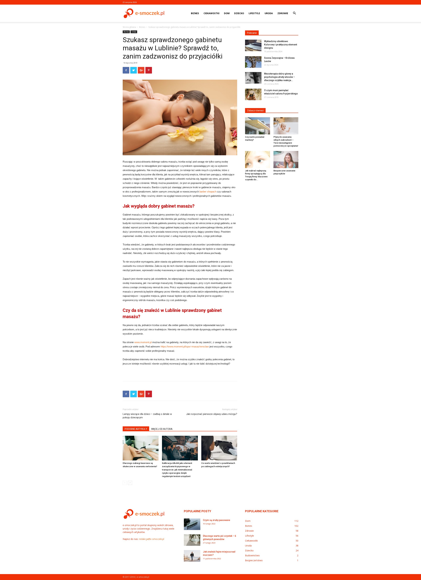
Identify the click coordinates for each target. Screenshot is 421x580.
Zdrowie (282, 13)
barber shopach (207, 191)
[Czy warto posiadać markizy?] (257, 125)
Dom (227, 13)
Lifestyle (254, 13)
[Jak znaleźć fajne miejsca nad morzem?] (192, 556)
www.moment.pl (143, 342)
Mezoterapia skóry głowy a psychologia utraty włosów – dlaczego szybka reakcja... (279, 77)
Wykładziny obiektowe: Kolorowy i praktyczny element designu (280, 44)
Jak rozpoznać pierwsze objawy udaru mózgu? (211, 414)
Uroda (269, 13)
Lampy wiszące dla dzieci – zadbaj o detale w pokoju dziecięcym (147, 416)
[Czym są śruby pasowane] (192, 524)
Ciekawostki (211, 13)
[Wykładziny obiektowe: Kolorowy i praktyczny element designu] (253, 45)
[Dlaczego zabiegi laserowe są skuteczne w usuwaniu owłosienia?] (141, 448)
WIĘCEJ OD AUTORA (162, 429)
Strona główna (129, 27)
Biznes (195, 13)
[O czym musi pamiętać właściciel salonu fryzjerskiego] (253, 94)
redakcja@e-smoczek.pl (151, 539)
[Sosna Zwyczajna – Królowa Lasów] (253, 62)
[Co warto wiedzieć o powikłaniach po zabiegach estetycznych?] (219, 448)
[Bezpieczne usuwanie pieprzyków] (285, 159)
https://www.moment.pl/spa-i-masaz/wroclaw (185, 346)
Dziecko (239, 13)
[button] (294, 13)
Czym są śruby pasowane (216, 520)
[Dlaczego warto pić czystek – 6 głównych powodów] (192, 540)
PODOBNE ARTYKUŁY (136, 429)
